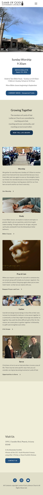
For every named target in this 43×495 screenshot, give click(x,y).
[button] (36, 3)
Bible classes (15, 85)
